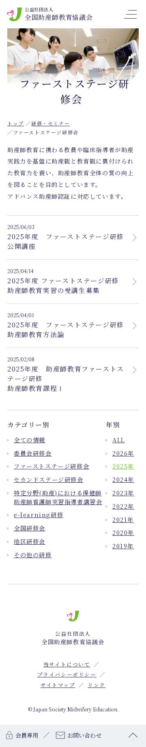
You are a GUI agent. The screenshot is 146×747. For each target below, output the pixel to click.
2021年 (123, 519)
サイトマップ (58, 685)
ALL (118, 439)
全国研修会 (29, 528)
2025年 (123, 466)
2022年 (123, 506)
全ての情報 (29, 439)
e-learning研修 (38, 514)
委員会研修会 (33, 453)
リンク (96, 685)
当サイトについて (66, 664)
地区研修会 (29, 541)
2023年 (123, 492)
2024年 (123, 479)
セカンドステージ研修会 (49, 479)
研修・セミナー (50, 123)
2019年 (123, 545)
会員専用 (26, 735)
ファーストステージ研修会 (51, 466)
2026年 (123, 453)
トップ (15, 123)
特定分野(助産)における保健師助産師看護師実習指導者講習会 (58, 497)
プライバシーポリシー (67, 674)
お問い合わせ (84, 735)
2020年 (123, 532)
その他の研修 (33, 554)
